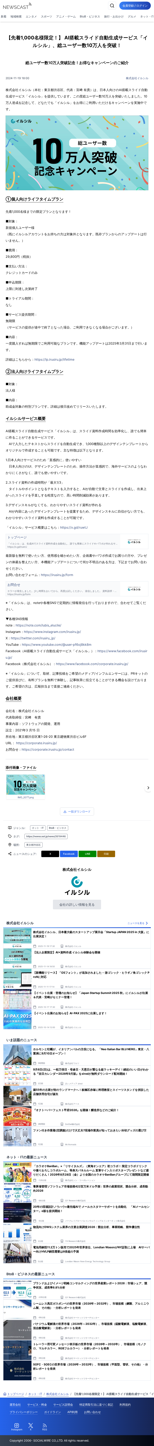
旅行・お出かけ (114, 16)
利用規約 (125, 1404)
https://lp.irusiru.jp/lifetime (54, 359)
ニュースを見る (136, 923)
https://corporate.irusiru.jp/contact (48, 749)
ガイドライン (52, 1412)
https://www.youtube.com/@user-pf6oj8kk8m (56, 645)
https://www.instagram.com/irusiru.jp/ (52, 632)
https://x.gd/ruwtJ (74, 527)
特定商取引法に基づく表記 (96, 1404)
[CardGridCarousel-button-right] (148, 788)
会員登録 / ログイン (135, 5)
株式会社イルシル (137, 78)
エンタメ (31, 16)
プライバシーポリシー (24, 1412)
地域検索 (16, 16)
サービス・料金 (37, 1404)
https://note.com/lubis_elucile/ (38, 625)
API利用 (72, 1412)
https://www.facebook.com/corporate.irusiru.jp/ (92, 664)
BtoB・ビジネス (90, 16)
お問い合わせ (92, 1412)
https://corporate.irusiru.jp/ (36, 743)
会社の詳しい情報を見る (77, 905)
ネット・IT (38, 827)
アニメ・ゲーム (66, 16)
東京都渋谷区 (33, 844)
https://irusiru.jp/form (57, 575)
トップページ (15, 1394)
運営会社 (15, 1404)
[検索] (112, 6)
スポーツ (46, 16)
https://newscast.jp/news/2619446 (46, 836)
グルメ (132, 16)
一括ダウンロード (79, 811)
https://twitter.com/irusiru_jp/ (33, 638)
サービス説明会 (63, 1404)
